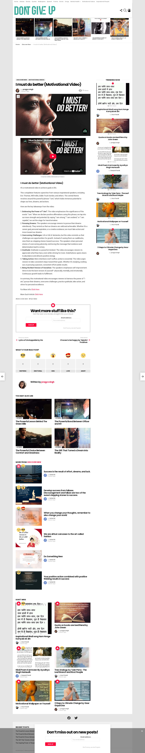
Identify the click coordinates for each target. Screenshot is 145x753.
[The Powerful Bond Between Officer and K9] (44, 27)
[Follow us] (121, 10)
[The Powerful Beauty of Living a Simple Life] (119, 27)
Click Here (35, 289)
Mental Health (74, 1)
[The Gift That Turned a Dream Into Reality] (81, 27)
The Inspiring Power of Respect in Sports (99, 38)
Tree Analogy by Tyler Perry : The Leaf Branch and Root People (71, 671)
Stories (28, 1)
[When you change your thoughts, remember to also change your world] (29, 517)
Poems (55, 1)
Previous (17, 30)
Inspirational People (102, 1)
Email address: (66, 318)
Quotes (34, 1)
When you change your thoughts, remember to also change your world (67, 514)
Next (128, 30)
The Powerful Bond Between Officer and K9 (43, 38)
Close (142, 731)
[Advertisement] (72, 64)
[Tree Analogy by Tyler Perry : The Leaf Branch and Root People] (72, 657)
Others (19, 418)
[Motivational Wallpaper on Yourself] (34, 691)
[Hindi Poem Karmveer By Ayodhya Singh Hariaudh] (34, 657)
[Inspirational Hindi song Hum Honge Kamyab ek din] (34, 618)
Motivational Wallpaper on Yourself (33, 703)
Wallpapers (41, 1)
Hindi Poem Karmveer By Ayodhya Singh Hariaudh (32, 671)
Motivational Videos (88, 1)
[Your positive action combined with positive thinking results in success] (29, 580)
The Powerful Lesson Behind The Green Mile (23, 38)
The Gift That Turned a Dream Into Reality (80, 38)
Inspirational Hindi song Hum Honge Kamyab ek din (33, 637)
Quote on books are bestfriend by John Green (71, 626)
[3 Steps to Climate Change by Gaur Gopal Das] (72, 691)
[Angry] (19, 487)
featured (33, 299)
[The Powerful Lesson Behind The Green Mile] (25, 27)
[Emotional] (23, 466)
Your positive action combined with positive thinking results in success (65, 577)
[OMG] (23, 487)
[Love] (23, 509)
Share (18, 96)
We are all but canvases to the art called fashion (64, 535)
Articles (22, 1)
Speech (49, 1)
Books (61, 1)
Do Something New (53, 556)
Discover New (34, 462)
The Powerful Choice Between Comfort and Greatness (61, 39)
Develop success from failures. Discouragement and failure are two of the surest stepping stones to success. (65, 492)
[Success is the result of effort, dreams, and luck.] (29, 474)
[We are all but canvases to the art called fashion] (29, 538)
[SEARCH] (125, 10)
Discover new (22, 299)
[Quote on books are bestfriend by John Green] (72, 613)
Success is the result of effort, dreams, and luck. (67, 471)
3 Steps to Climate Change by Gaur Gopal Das (72, 704)
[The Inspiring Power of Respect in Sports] (100, 27)
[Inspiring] (23, 530)
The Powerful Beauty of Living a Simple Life (118, 38)
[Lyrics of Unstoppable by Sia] (2, 376)
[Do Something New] (29, 559)
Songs (67, 1)
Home (16, 1)
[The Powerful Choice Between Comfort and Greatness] (63, 27)
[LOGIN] (129, 10)
